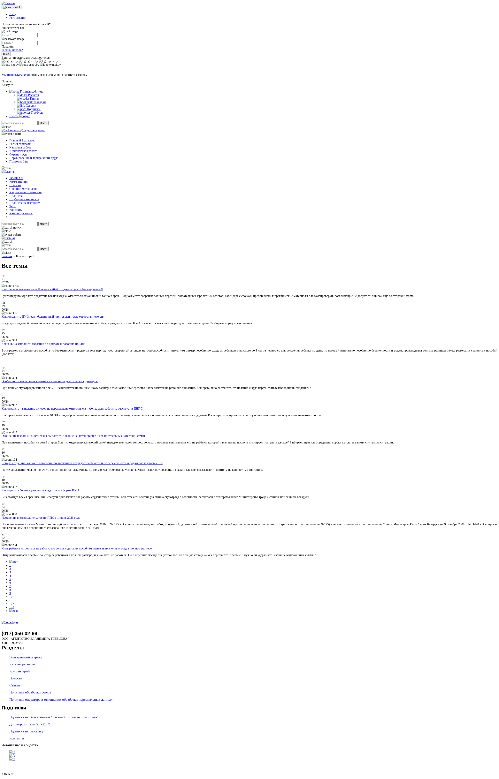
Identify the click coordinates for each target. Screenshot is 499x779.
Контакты (15, 209)
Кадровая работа (20, 147)
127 (11, 603)
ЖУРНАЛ (16, 178)
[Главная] (8, 3)
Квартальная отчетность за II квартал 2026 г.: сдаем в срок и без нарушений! (52, 289)
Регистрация (17, 17)
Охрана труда (18, 154)
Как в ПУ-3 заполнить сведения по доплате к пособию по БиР (43, 343)
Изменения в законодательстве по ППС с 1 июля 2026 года (41, 517)
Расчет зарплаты (20, 144)
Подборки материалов (24, 199)
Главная (7, 256)
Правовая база (18, 161)
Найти (43, 123)
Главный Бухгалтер (22, 140)
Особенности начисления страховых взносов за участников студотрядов (50, 381)
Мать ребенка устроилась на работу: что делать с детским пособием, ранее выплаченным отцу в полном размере (77, 548)
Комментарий (18, 181)
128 (11, 607)
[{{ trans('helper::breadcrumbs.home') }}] (10, 622)
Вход (12, 14)
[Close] (11, 7)
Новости (15, 185)
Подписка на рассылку (24, 202)
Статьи (14, 685)
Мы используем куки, (16, 74)
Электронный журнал (25, 657)
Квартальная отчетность (25, 192)
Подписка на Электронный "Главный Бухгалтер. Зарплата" (53, 717)
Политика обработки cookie (30, 692)
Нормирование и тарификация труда (33, 158)
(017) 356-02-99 (19, 633)
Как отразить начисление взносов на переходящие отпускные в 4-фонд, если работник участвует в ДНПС (72, 408)
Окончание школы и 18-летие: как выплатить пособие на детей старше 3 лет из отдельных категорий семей (73, 435)
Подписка (16, 195)
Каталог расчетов (21, 213)
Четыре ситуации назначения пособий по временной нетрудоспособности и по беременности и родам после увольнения (82, 463)
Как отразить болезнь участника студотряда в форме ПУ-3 (40, 490)
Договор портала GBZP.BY (29, 724)
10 (10, 596)
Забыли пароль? (12, 50)
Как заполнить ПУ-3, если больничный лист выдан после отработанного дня (53, 316)
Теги (12, 206)
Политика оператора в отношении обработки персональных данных (60, 699)
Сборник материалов (23, 188)
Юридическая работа (23, 151)
